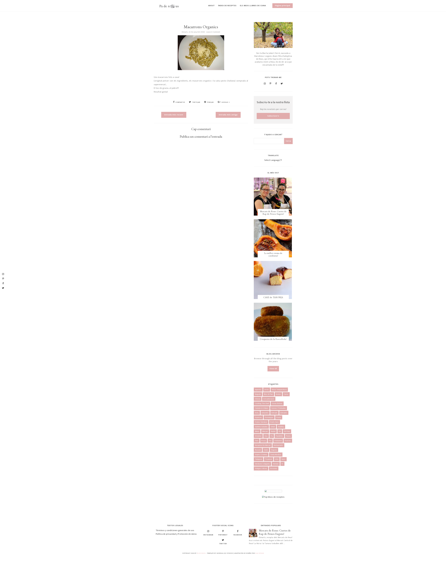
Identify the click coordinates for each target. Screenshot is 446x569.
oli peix (287, 431)
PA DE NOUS (201, 553)
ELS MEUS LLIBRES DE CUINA (253, 5)
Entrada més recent (173, 114)
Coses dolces (277, 403)
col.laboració (268, 399)
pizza (263, 440)
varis (283, 459)
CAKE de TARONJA (273, 297)
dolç (257, 412)
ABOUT (211, 5)
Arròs (266, 389)
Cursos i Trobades (278, 408)
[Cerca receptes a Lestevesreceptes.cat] (273, 497)
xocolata (273, 468)
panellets (279, 436)
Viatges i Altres (261, 468)
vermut (276, 463)
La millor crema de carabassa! (273, 254)
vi (282, 463)
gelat (273, 426)
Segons (274, 450)
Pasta (288, 436)
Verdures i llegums (262, 463)
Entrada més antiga (228, 114)
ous (266, 436)
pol (270, 440)
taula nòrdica (275, 454)
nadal (273, 431)
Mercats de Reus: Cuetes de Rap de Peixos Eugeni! (273, 212)
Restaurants (278, 445)
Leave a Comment (213, 32)
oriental (258, 436)
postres (288, 440)
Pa (272, 436)
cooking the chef (262, 403)
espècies (258, 417)
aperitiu (258, 389)
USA (276, 459)
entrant (274, 412)
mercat (265, 431)
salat (266, 450)
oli (280, 431)
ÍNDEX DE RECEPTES (227, 5)
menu (257, 431)
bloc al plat (268, 394)
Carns (286, 394)
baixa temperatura (279, 389)
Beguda (258, 394)
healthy (281, 426)
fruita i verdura (261, 422)
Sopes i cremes (261, 454)
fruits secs (274, 422)
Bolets (278, 394)
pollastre (278, 440)
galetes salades (261, 426)
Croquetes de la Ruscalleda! (273, 339)
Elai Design (259, 553)
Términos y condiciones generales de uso (175, 530)
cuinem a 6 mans (261, 408)
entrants (283, 412)
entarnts (265, 412)
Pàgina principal (282, 5)
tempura (258, 459)
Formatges (269, 417)
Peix (256, 440)
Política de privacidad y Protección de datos (176, 534)
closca (257, 399)
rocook (258, 450)
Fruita (278, 417)
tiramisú (268, 459)
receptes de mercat (263, 445)
